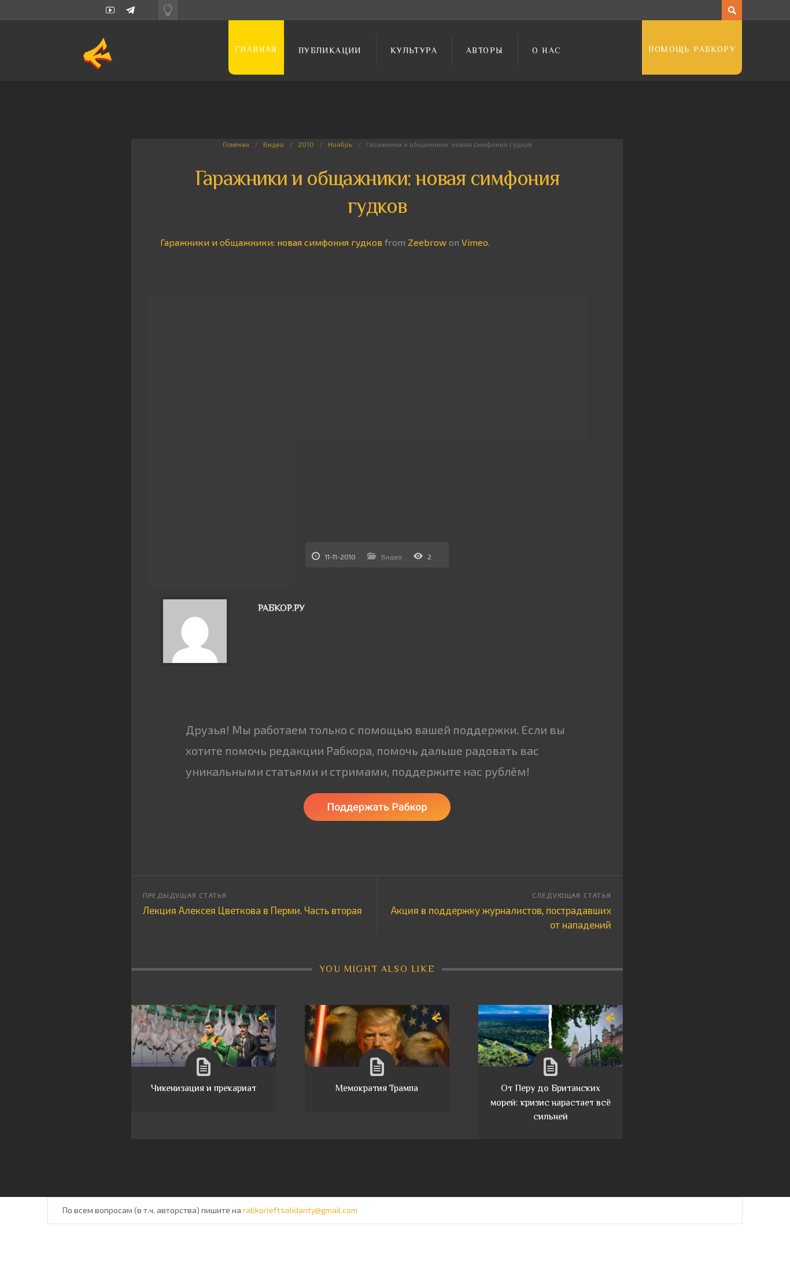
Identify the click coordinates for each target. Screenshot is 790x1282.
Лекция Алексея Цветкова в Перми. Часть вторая (252, 910)
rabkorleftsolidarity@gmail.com (300, 1210)
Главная (256, 49)
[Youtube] (110, 10)
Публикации (329, 50)
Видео (273, 144)
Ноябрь (340, 144)
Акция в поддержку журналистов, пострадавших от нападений (501, 917)
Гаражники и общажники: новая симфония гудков (271, 242)
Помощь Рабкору (692, 49)
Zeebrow (427, 242)
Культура (413, 50)
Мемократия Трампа (376, 1088)
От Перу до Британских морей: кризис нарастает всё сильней (550, 1102)
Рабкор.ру (281, 608)
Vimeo (475, 242)
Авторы (484, 50)
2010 (306, 144)
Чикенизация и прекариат (203, 1088)
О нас (546, 50)
